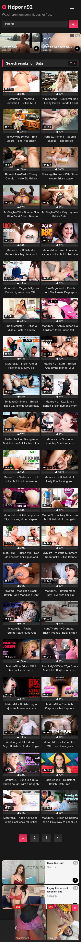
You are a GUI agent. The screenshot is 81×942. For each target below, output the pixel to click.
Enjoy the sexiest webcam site (57, 47)
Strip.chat (6, 50)
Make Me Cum (9, 46)
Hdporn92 (19, 6)
